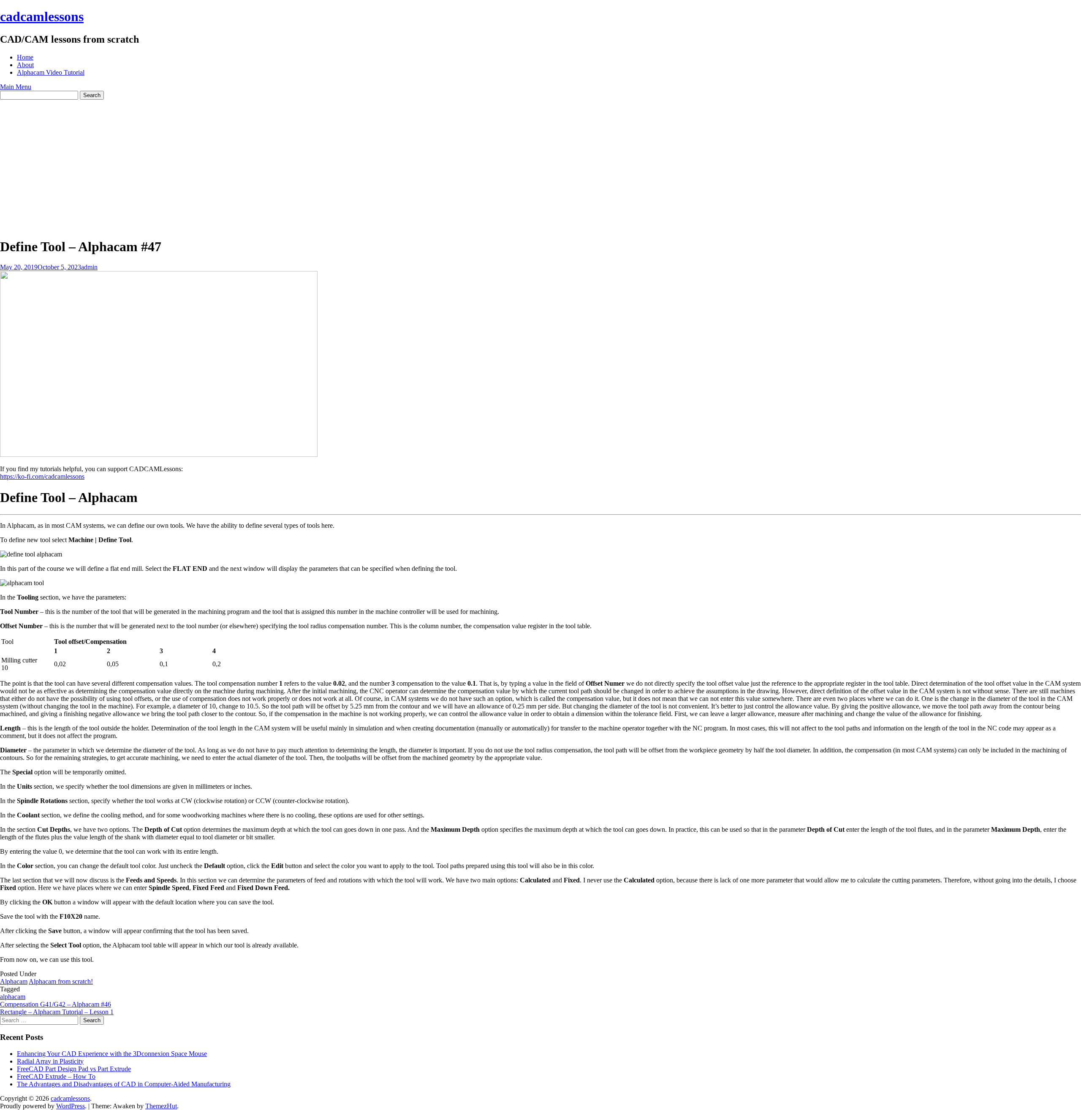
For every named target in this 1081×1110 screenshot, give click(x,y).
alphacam (12, 996)
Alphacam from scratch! (61, 981)
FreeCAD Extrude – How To (56, 1076)
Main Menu (15, 86)
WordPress (70, 1106)
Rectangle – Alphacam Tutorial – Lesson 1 (57, 1011)
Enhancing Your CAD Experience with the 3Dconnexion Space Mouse (112, 1053)
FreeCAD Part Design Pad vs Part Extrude (74, 1068)
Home (25, 57)
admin (89, 267)
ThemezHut (161, 1106)
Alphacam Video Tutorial (50, 72)
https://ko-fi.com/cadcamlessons (42, 476)
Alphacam (13, 981)
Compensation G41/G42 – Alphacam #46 (55, 1004)
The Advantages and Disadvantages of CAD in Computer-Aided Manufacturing (124, 1084)
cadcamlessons (42, 16)
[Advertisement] (540, 163)
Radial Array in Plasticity (50, 1061)
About (25, 64)
